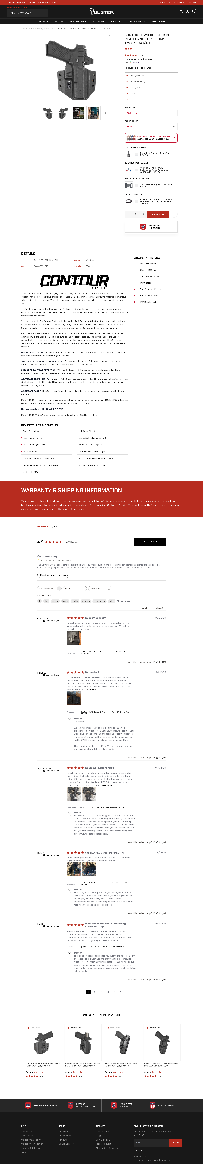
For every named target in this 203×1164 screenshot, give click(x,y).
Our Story (63, 1132)
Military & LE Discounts (107, 1148)
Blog (98, 1136)
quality (75, 601)
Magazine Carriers (137, 21)
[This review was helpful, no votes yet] (157, 662)
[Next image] (106, 113)
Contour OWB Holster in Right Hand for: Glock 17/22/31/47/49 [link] (82, 28)
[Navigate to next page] (121, 991)
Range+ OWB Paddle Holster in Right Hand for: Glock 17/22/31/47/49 (83, 1065)
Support (192, 2)
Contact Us (26, 1132)
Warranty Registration (32, 1144)
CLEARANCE (179, 2)
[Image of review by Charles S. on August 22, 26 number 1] (74, 638)
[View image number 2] (63, 113)
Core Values (65, 1136)
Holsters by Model (77, 21)
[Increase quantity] (143, 214)
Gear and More (158, 21)
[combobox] (75, 588)
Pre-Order (58, 21)
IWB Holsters (98, 21)
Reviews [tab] (42, 526)
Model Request (103, 1144)
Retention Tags (137, 163)
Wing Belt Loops (137, 178)
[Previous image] (36, 113)
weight (55, 601)
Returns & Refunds (30, 1148)
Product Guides (104, 1132)
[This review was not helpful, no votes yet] (163, 662)
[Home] (101, 11)
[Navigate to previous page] (81, 991)
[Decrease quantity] (128, 214)
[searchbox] (46, 588)
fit (40, 601)
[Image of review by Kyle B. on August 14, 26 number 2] (89, 869)
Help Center (27, 1136)
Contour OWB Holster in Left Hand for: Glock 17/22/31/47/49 (43, 1065)
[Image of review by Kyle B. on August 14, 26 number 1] (74, 869)
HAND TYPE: (130, 107)
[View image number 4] (93, 113)
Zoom (111, 35)
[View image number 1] (48, 113)
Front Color (131, 121)
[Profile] (187, 11)
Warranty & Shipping (31, 1140)
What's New (43, 21)
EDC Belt (133, 194)
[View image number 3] (78, 113)
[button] (138, 60)
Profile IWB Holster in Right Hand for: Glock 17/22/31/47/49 (121, 1065)
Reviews (63, 1140)
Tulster (89, 266)
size (46, 601)
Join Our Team (103, 1140)
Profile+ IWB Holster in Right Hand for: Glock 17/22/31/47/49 (161, 1065)
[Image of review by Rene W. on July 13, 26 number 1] (74, 698)
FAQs (23, 1152)
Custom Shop (164, 2)
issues (65, 601)
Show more (123, 601)
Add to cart (158, 214)
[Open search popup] (181, 11)
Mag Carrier (135, 147)
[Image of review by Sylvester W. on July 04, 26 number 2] (89, 794)
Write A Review (150, 542)
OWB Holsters (117, 21)
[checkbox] (136, 154)
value (111, 601)
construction (99, 601)
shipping (86, 601)
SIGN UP (175, 1143)
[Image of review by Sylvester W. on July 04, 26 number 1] (74, 794)
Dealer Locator (66, 1144)
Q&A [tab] (54, 526)
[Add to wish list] (174, 214)
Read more (91, 690)
